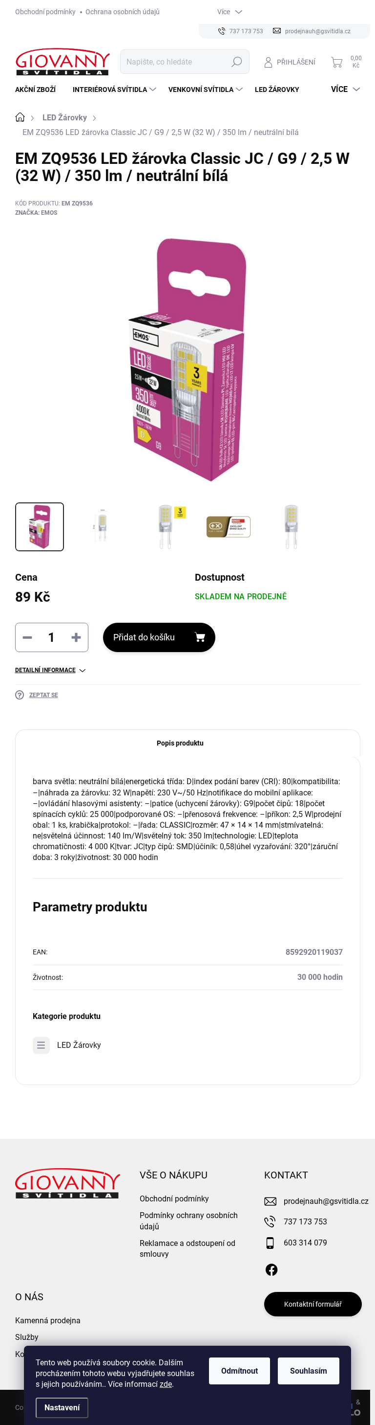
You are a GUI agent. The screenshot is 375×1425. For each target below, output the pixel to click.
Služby (27, 1337)
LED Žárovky (79, 1045)
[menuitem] (39, 89)
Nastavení (62, 1407)
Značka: (36, 212)
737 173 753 (305, 1221)
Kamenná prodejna (48, 1320)
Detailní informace (45, 670)
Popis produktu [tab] (180, 743)
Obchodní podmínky (45, 12)
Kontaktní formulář (313, 1304)
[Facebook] (271, 1268)
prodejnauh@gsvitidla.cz (326, 1201)
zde (166, 1384)
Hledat (237, 62)
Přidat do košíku (144, 637)
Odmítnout (239, 1371)
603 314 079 (305, 1242)
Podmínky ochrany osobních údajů (189, 1221)
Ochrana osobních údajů (122, 12)
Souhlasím (308, 1371)
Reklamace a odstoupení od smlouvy (187, 1249)
